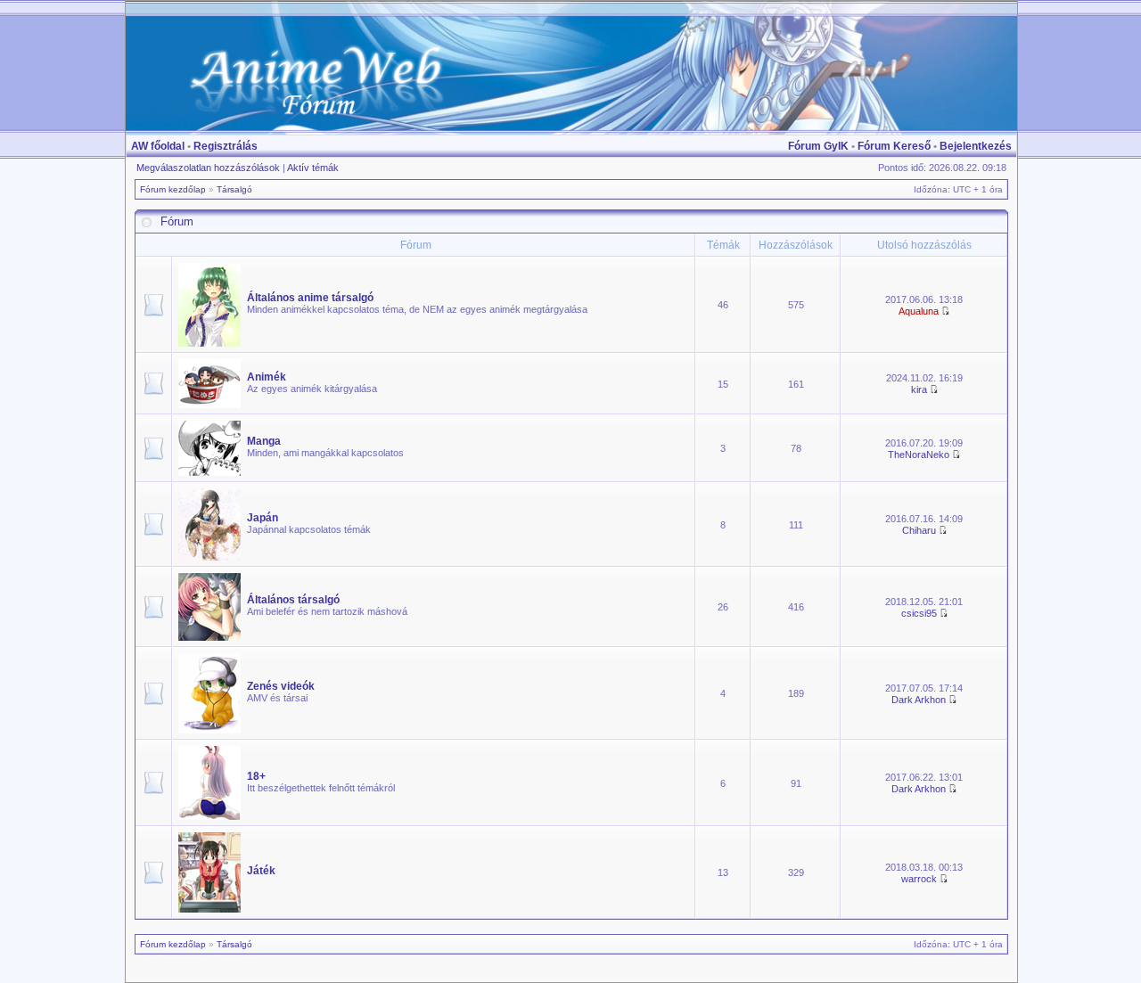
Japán (262, 518)
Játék (261, 870)
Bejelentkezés (976, 146)
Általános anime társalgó (310, 297)
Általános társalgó (293, 600)
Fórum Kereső (894, 146)
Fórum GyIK (818, 146)
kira (919, 389)
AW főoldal (158, 146)
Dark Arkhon (918, 699)
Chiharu (919, 530)
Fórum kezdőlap (173, 189)
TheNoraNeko (918, 454)
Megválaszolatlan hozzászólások (208, 167)
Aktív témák (313, 167)
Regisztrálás (225, 146)
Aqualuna (919, 311)
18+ (256, 776)
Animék (266, 377)
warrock (919, 878)
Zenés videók (281, 686)
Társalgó (234, 189)
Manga (264, 441)
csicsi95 (919, 613)
